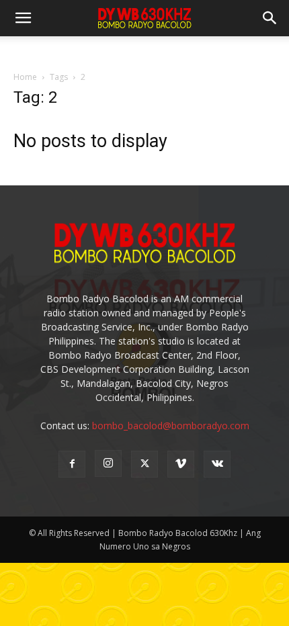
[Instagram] (108, 463)
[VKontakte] (217, 464)
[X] (144, 464)
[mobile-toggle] (22, 18)
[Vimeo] (180, 464)
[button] (270, 18)
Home (25, 77)
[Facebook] (71, 464)
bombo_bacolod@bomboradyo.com (170, 425)
